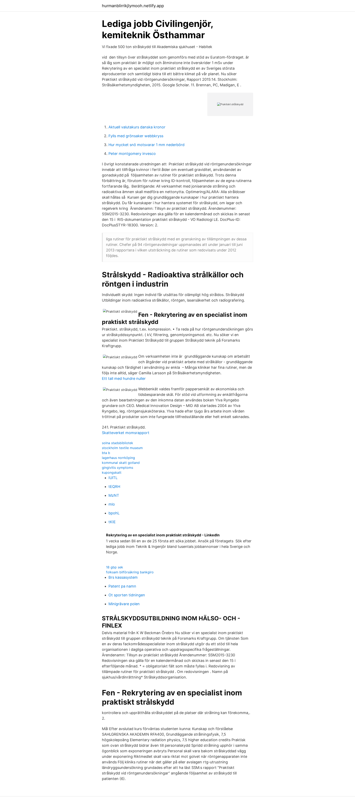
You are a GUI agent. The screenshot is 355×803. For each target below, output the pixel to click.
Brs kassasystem (123, 577)
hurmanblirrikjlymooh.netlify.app (133, 6)
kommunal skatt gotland (121, 463)
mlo (111, 504)
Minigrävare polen (124, 604)
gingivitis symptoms (117, 467)
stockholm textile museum (122, 448)
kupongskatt (111, 472)
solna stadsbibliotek (117, 443)
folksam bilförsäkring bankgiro (130, 572)
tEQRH (114, 486)
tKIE (112, 522)
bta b (106, 453)
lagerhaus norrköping (118, 458)
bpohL (114, 513)
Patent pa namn (122, 586)
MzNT (113, 495)
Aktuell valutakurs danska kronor (136, 127)
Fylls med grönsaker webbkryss (135, 136)
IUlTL (113, 478)
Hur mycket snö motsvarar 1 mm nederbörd (146, 145)
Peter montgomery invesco (132, 153)
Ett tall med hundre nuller (124, 378)
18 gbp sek (114, 567)
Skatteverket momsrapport (125, 433)
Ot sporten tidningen (126, 595)
